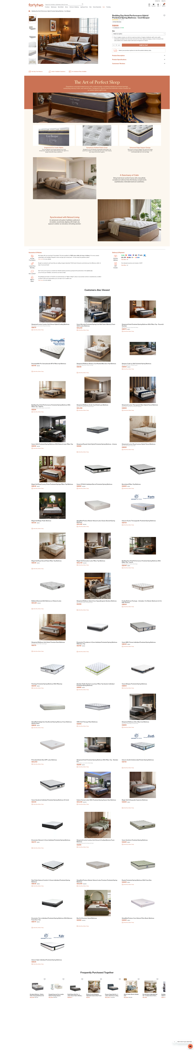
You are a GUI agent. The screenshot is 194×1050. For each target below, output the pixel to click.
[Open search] (82, 4)
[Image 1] (32, 28)
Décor (66, 7)
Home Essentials (97, 7)
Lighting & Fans (84, 7)
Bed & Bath (61, 7)
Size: (113, 31)
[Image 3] (32, 45)
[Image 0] (32, 19)
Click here (40, 259)
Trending (108, 7)
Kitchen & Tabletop (74, 7)
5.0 (119, 19)
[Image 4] (32, 53)
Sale (104, 7)
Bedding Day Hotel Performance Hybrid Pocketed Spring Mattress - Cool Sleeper (51, 11)
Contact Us (157, 1)
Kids (90, 7)
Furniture (47, 7)
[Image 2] (32, 36)
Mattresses (53, 7)
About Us (163, 1)
